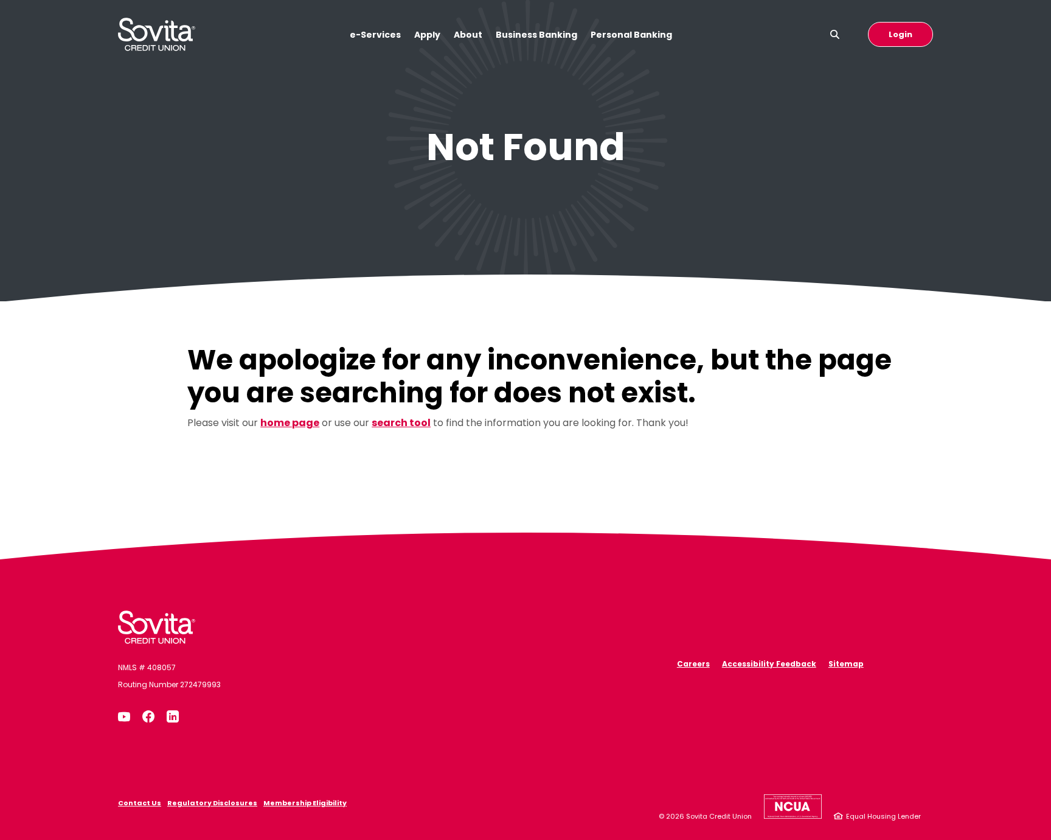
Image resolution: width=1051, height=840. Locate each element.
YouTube (124, 716)
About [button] (468, 35)
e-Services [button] (375, 35)
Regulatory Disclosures (212, 803)
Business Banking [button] (536, 35)
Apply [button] (427, 35)
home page (289, 423)
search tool (401, 423)
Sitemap (846, 664)
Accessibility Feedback (769, 664)
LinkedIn (173, 716)
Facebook (148, 716)
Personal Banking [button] (631, 35)
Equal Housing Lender (883, 816)
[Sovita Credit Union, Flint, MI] (156, 627)
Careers (693, 664)
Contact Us (139, 803)
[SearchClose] (835, 34)
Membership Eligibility (305, 803)
